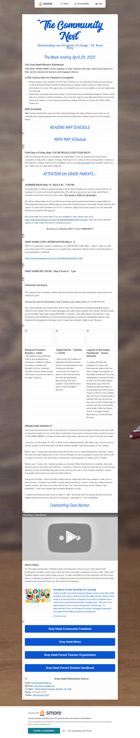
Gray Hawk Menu (70, 641)
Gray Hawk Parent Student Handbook (70, 667)
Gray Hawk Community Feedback (70, 628)
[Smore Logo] (46, 4)
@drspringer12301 (41, 695)
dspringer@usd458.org (41, 683)
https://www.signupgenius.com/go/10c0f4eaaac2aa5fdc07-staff (54, 258)
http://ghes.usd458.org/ (44, 686)
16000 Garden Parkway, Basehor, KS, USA (52, 689)
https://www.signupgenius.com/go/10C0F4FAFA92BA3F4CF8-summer (56, 220)
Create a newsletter (43, 730)
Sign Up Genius (84, 163)
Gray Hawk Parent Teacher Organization (70, 655)
